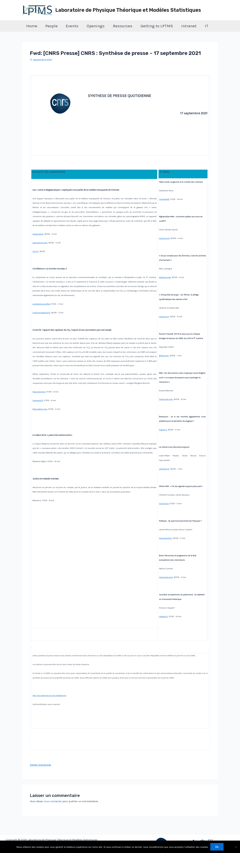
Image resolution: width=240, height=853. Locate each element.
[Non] (236, 846)
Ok (217, 846)
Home (31, 26)
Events (72, 26)
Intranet (189, 26)
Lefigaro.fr (163, 616)
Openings (96, 26)
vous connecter (53, 801)
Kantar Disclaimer (40, 764)
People (51, 26)
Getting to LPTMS (157, 26)
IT (206, 26)
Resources (122, 26)
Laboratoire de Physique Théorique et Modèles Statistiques (128, 10)
